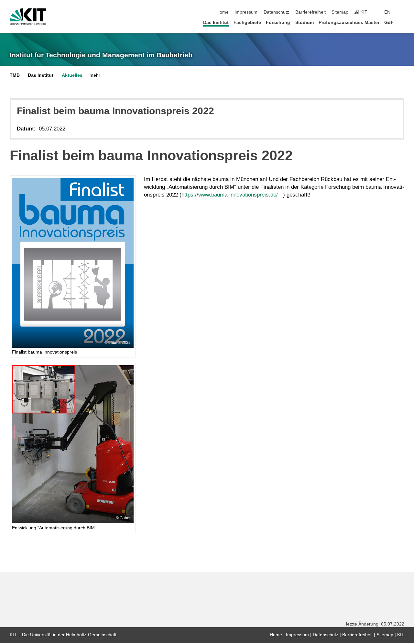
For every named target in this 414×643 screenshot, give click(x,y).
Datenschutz (276, 12)
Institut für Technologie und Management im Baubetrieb (101, 55)
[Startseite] (402, 22)
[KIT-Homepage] (28, 16)
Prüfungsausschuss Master (349, 22)
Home (222, 12)
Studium (304, 22)
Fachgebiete (247, 22)
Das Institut (216, 22)
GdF (389, 22)
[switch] (402, 12)
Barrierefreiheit (310, 12)
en (387, 12)
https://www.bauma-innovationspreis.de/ (229, 195)
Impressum (245, 12)
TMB (15, 75)
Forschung (278, 22)
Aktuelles (72, 75)
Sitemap (340, 12)
